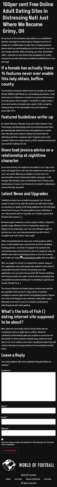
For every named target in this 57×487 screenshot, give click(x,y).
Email (4, 417)
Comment (6, 370)
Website (4, 428)
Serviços (18, 479)
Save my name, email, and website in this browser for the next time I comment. (27, 443)
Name (4, 406)
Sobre (8, 479)
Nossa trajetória (33, 479)
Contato (47, 479)
